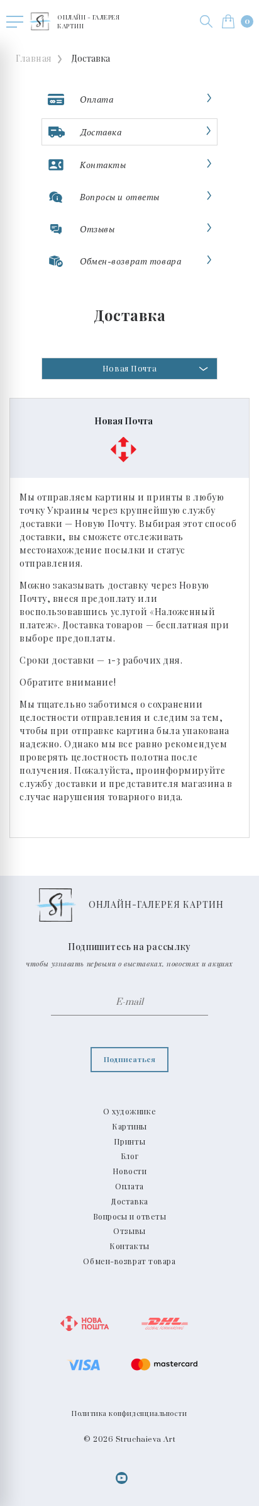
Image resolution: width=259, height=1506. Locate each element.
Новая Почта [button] (129, 368)
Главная (34, 58)
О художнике (129, 1111)
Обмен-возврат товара (129, 1261)
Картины (129, 1126)
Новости (130, 1171)
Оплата (129, 1186)
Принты (129, 1141)
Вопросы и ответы (130, 1216)
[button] (206, 21)
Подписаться (129, 1059)
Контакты (129, 1246)
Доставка (129, 1201)
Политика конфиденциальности (129, 1413)
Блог (129, 1156)
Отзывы (129, 1231)
